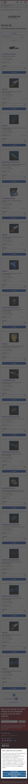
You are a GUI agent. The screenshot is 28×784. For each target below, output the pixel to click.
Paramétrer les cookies (14, 774)
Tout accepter (14, 772)
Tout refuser (14, 776)
